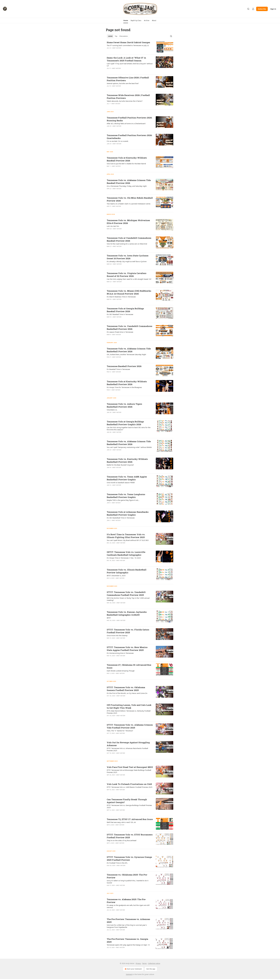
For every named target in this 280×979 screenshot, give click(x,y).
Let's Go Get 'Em (113, 226)
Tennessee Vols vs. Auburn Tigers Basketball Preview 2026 (124, 405)
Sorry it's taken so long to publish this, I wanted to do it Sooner (127, 881)
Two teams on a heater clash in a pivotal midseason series (128, 204)
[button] (125, 20)
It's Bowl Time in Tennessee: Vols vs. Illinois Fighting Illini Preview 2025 (126, 536)
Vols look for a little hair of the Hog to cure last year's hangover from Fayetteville (127, 926)
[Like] (108, 51)
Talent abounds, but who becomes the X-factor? (125, 101)
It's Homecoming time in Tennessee (120, 653)
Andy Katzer (116, 48)
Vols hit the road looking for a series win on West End (127, 244)
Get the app (150, 969)
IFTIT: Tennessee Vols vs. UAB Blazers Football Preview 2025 (129, 787)
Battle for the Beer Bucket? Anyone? (120, 465)
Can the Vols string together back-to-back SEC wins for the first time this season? (128, 428)
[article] (140, 47)
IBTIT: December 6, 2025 (116, 575)
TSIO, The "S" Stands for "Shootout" (120, 731)
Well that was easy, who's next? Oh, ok (121, 822)
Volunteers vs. (112, 410)
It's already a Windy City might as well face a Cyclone (126, 261)
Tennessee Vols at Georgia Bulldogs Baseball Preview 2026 (125, 310)
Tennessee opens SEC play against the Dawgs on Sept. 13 (128, 945)
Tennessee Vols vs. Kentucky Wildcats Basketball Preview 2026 (127, 460)
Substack (129, 974)
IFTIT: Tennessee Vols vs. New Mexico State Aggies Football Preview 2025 (127, 648)
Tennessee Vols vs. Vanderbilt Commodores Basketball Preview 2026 (129, 327)
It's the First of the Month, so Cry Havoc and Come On (127, 693)
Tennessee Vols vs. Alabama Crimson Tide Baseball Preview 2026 (129, 181)
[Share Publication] (253, 9)
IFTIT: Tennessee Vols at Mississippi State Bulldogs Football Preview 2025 (129, 771)
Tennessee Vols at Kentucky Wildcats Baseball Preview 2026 (127, 159)
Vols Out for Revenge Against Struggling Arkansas (128, 744)
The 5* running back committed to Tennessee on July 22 (128, 45)
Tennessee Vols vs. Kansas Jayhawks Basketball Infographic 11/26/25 (127, 613)
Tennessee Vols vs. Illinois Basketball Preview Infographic (126, 571)
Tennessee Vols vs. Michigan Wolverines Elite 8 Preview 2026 (128, 221)
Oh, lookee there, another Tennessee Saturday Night (126, 354)
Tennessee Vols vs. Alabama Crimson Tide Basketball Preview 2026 (129, 350)
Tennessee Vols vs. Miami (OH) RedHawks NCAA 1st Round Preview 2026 (129, 292)
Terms (144, 963)
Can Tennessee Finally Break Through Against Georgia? (127, 801)
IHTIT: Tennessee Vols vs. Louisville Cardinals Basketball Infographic (126, 553)
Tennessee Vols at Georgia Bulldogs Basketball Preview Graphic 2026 (125, 423)
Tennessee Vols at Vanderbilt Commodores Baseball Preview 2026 (129, 239)
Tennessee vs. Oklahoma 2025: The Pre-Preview (127, 876)
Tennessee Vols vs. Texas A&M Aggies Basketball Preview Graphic (127, 478)
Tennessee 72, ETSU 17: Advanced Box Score (130, 819)
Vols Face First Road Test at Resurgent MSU (130, 767)
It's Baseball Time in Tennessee (118, 369)
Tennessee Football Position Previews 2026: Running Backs (129, 119)
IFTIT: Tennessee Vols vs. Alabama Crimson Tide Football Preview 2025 (130, 726)
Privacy (138, 963)
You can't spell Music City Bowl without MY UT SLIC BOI (128, 540)
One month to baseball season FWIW (121, 482)
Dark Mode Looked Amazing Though (121, 671)
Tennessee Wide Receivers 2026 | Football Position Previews (128, 96)
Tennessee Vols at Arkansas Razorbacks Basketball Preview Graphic (128, 513)
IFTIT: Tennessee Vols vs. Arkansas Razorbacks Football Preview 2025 (127, 749)
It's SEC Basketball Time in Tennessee (121, 518)
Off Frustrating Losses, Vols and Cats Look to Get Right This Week (129, 706)
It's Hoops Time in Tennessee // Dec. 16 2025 (124, 558)
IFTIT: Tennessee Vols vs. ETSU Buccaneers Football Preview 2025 (130, 836)
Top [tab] (116, 36)
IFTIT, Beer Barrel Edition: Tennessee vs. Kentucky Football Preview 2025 (128, 712)
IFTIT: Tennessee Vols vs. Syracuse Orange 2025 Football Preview (129, 858)
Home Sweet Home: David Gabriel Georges (128, 42)
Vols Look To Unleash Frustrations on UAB (129, 784)
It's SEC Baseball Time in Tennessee (120, 314)
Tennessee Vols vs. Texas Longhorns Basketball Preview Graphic (126, 495)
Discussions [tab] (123, 36)
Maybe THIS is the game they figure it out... (123, 500)
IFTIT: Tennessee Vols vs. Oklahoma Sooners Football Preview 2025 (126, 689)
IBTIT (109, 618)
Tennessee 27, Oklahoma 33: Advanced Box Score (129, 666)
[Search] (248, 9)
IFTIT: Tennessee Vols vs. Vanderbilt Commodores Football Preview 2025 (126, 593)
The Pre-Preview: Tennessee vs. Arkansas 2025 (128, 920)
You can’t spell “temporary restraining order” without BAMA (129, 447)
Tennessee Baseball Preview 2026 (124, 366)
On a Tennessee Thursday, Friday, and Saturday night (127, 186)
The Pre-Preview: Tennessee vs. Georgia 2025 (127, 940)
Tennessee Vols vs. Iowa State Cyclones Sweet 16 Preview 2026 (127, 257)
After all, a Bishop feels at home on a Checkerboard (126, 123)
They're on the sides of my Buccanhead (121, 840)
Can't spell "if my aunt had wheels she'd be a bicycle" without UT (129, 64)
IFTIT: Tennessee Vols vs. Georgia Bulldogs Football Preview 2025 (129, 806)
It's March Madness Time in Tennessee (121, 297)
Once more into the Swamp (117, 635)
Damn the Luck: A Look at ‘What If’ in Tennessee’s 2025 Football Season (126, 59)
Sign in (273, 9)
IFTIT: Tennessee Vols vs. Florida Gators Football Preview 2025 (128, 631)
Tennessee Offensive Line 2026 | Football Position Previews (128, 79)
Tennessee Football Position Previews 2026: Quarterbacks (129, 136)
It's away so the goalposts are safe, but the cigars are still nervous (128, 906)
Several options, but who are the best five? (123, 83)
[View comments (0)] (122, 51)
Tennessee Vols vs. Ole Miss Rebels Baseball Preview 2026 (130, 199)
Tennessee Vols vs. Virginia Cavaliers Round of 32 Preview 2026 (126, 274)
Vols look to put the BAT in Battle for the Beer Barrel (126, 163)
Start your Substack (134, 969)
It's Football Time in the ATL (117, 863)
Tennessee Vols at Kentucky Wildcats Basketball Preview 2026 (127, 383)
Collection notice (154, 963)
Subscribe (262, 9)
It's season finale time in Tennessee (120, 332)
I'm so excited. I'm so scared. (117, 141)
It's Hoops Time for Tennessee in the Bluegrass (124, 387)
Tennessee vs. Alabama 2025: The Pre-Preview (126, 901)
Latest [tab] (110, 36)
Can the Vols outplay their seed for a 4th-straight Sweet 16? (129, 279)
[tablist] (118, 36)
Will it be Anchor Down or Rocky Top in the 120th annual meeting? (128, 599)
